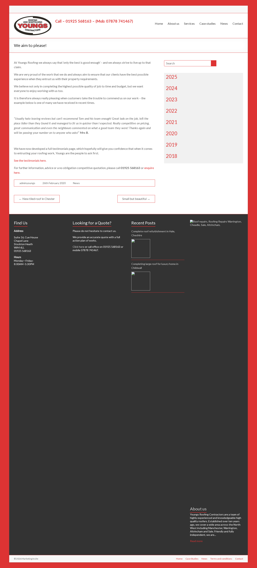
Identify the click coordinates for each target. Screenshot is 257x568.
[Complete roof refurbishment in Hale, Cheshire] (140, 248)
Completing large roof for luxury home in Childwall (154, 265)
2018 (171, 156)
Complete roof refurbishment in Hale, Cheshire (153, 233)
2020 (171, 133)
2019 (171, 145)
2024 (171, 88)
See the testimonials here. (30, 160)
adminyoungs (27, 183)
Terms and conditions (221, 558)
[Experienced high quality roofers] (216, 221)
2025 (171, 77)
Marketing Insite (30, 558)
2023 (171, 99)
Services (189, 23)
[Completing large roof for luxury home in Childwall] (140, 281)
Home (159, 23)
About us (173, 23)
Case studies (207, 23)
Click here (78, 246)
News (224, 23)
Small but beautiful (136, 198)
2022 (171, 111)
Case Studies (192, 558)
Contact (238, 23)
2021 (171, 122)
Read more (196, 541)
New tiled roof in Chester (37, 198)
